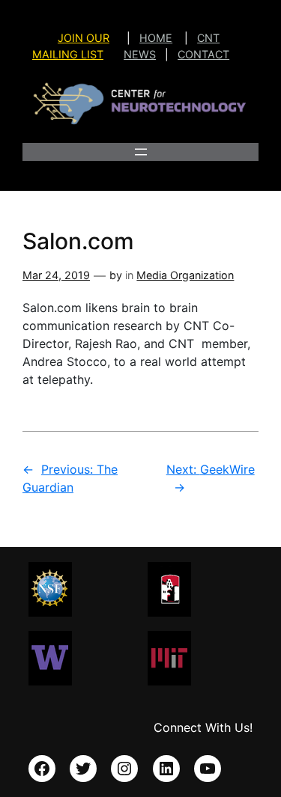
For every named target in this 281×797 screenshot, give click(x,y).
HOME (155, 37)
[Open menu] (141, 152)
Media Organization (185, 275)
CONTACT (203, 54)
